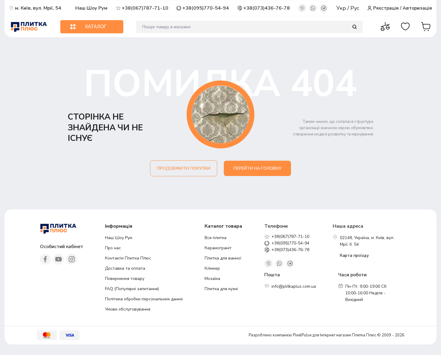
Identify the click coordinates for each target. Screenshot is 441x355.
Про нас (113, 248)
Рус (354, 8)
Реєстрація (386, 8)
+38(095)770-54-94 (205, 8)
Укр (341, 8)
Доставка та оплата (125, 268)
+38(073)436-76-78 (266, 8)
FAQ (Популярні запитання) (132, 289)
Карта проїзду (354, 255)
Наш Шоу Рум (91, 8)
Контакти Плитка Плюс (128, 258)
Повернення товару (124, 278)
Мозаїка (212, 278)
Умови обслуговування (127, 309)
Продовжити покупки (183, 168)
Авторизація (417, 8)
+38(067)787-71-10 (145, 8)
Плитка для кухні (221, 289)
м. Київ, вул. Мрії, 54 (38, 8)
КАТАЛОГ (95, 26)
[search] (354, 27)
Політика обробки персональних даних (144, 299)
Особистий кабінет (61, 246)
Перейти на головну (257, 168)
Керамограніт (218, 248)
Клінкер (212, 268)
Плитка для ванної (223, 258)
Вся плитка (215, 238)
